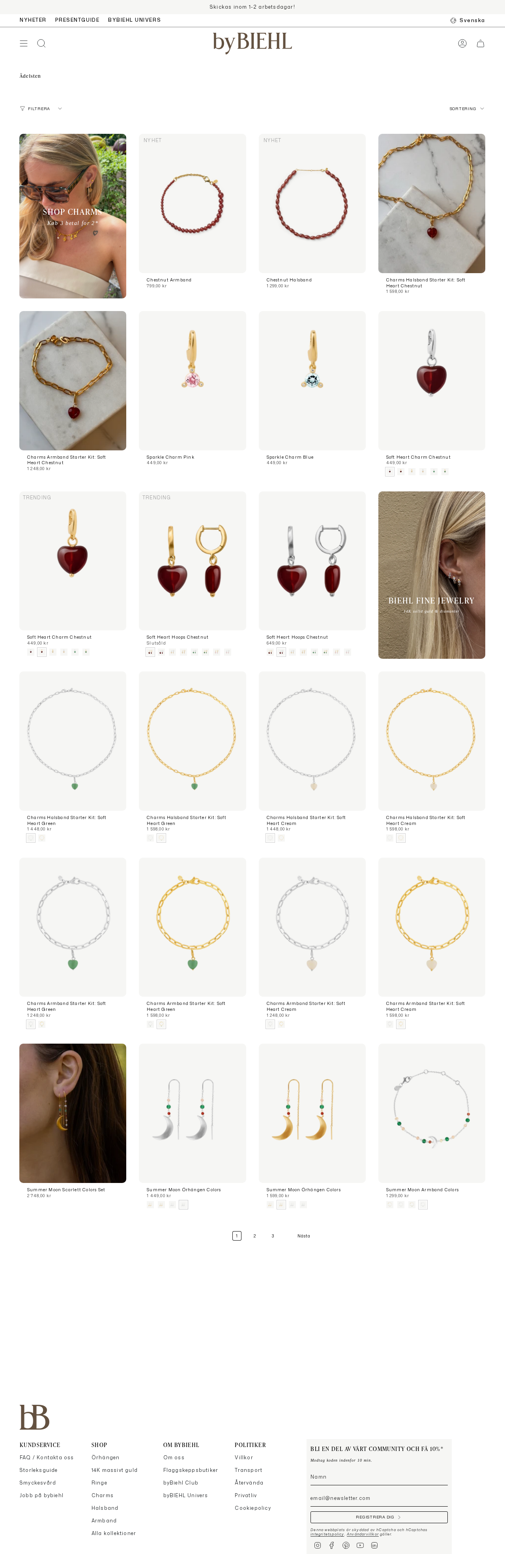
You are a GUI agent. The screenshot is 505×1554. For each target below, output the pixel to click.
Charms (103, 1495)
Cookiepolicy (253, 1508)
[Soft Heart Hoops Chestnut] (192, 561)
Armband (104, 1520)
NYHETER (33, 20)
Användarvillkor (363, 1534)
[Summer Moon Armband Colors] (431, 1113)
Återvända (249, 1482)
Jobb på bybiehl (42, 1495)
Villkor (244, 1457)
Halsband (105, 1508)
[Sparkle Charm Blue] (312, 380)
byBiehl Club (180, 1482)
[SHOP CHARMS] (72, 216)
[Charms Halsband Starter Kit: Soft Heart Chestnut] (431, 203)
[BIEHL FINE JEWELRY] (431, 575)
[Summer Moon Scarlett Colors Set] (72, 1113)
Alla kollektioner (114, 1533)
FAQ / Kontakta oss (47, 1457)
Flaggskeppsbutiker (191, 1470)
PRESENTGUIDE (77, 20)
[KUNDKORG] (480, 43)
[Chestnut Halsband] (312, 203)
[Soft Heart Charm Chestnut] (431, 380)
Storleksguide (39, 1470)
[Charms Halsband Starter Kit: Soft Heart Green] (72, 741)
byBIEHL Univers (185, 1495)
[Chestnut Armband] (192, 203)
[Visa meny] (24, 43)
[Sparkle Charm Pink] (192, 380)
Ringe (99, 1482)
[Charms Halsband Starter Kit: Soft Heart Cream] (312, 741)
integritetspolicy (327, 1534)
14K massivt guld (115, 1470)
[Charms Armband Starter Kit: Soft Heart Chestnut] (72, 380)
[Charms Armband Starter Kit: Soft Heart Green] (72, 927)
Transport (248, 1470)
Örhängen (106, 1457)
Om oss (174, 1457)
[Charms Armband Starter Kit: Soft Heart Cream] (312, 927)
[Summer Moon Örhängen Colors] (192, 1113)
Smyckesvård (38, 1482)
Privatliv (246, 1495)
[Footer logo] (34, 1417)
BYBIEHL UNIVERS (134, 20)
